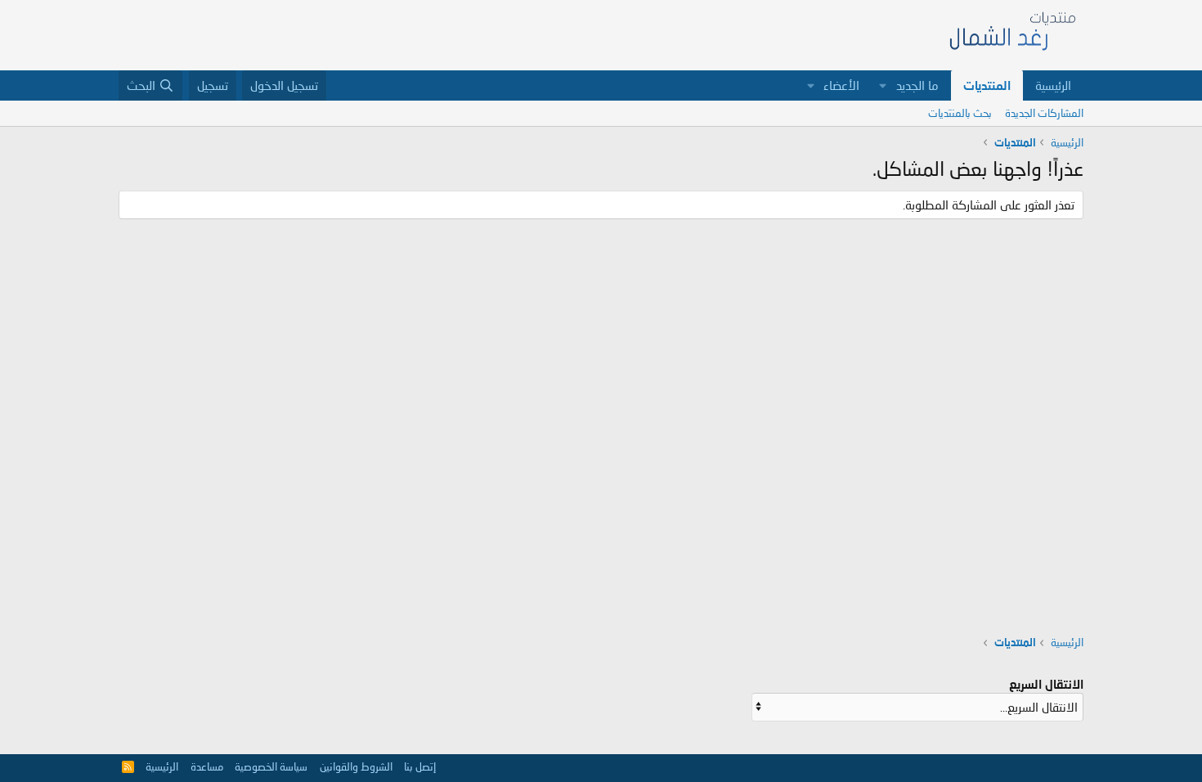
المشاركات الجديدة (1044, 112)
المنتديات (987, 85)
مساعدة (207, 766)
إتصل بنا (420, 766)
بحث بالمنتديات (960, 112)
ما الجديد (917, 85)
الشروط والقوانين (356, 766)
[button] (883, 85)
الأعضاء (841, 85)
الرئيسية (1053, 85)
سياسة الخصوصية (271, 766)
